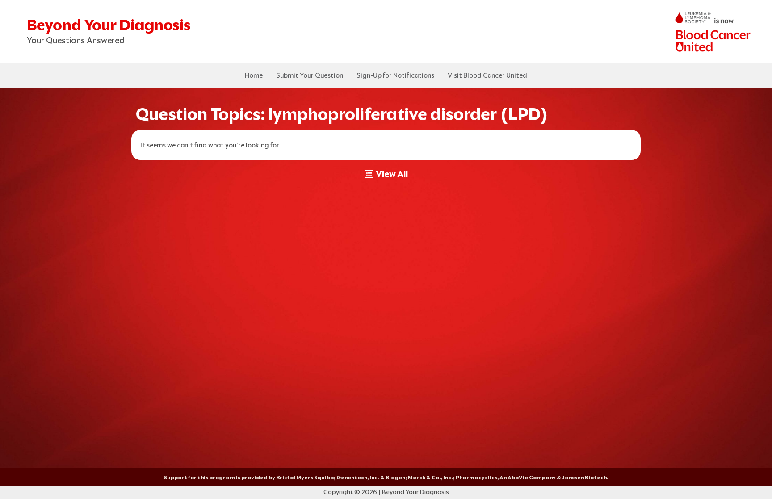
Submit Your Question (309, 75)
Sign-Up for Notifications (395, 75)
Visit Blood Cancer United (487, 75)
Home (254, 75)
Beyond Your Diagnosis (109, 25)
